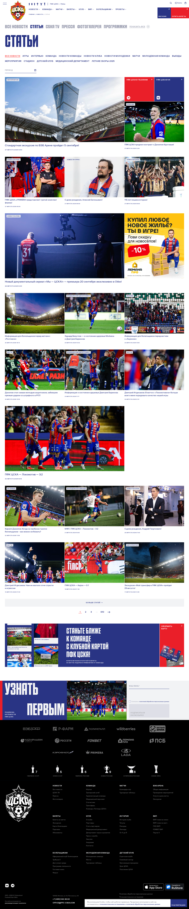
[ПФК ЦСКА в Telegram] (13, 885)
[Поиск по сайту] (171, 3)
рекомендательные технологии (15, 903)
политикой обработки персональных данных (154, 701)
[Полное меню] (5, 4)
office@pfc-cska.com (64, 903)
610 (102, 612)
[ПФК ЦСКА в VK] (7, 885)
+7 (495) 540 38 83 (61, 899)
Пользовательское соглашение (131, 897)
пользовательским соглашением (112, 904)
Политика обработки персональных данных (136, 894)
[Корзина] (185, 3)
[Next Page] (108, 612)
